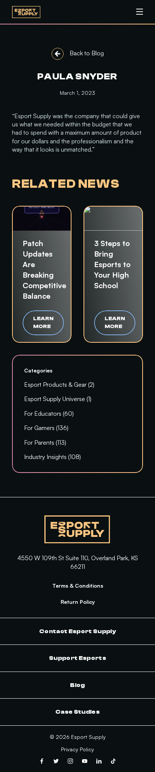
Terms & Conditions (77, 585)
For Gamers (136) (46, 428)
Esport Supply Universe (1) (57, 399)
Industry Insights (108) (52, 456)
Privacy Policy (77, 749)
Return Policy (78, 602)
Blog (77, 685)
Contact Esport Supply (77, 631)
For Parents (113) (45, 442)
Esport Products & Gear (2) (59, 384)
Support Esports (77, 658)
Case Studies (77, 711)
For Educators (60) (49, 413)
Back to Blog (87, 53)
